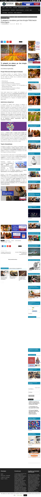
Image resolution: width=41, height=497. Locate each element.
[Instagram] (32, 0)
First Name (30, 392)
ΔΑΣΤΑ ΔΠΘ (31, 399)
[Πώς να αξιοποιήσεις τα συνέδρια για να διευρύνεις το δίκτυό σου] (23, 273)
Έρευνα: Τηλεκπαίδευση (18, 12)
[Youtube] (39, 0)
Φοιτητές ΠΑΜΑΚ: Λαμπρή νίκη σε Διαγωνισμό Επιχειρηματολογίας (21, 253)
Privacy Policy (10, 12)
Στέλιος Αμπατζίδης (18, 240)
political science (7, 240)
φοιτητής (9, 241)
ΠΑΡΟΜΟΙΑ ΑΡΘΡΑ (4, 268)
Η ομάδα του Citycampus (5, 477)
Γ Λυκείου (12, 240)
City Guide (27, 10)
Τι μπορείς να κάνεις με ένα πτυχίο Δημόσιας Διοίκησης (6, 253)
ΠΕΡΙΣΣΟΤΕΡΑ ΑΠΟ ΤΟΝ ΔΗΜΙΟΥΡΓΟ (15, 268)
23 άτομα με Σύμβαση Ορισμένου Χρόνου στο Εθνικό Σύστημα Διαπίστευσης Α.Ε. (34, 412)
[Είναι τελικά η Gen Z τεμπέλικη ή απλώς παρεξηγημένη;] (5, 273)
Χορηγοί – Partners (4, 478)
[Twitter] (37, 0)
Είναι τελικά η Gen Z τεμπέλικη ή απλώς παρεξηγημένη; (4, 278)
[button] (39, 10)
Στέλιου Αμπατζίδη (8, 68)
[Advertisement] (20, 32)
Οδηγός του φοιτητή (19, 10)
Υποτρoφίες (15, 7)
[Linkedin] (34, 0)
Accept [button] (25, 495)
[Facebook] (30, 0)
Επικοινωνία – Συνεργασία (5, 475)
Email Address (31, 388)
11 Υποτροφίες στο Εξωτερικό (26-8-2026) (34, 407)
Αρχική (3, 7)
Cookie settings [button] (19, 495)
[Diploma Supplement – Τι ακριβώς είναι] (14, 273)
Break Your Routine (5, 10)
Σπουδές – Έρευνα (8, 7)
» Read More (30, 78)
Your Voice (13, 10)
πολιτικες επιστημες (4, 241)
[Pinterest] (36, 0)
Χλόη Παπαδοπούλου (5, 23)
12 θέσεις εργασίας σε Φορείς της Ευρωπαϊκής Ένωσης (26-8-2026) (34, 403)
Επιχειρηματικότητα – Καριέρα (23, 7)
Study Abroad (4, 12)
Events (31, 10)
